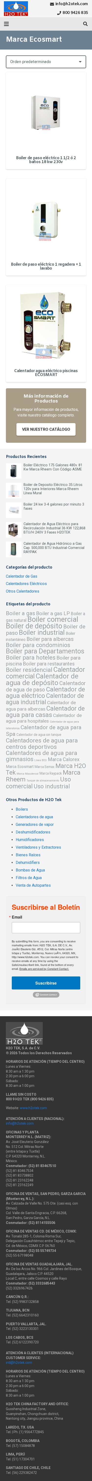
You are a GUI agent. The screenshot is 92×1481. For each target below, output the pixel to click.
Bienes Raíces (28, 855)
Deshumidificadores (33, 832)
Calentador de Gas (21, 576)
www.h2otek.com (33, 1108)
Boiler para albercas (50, 639)
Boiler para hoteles (30, 657)
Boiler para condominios (38, 645)
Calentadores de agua (34, 817)
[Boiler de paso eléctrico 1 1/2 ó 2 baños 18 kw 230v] (46, 112)
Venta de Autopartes (33, 885)
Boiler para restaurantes (49, 664)
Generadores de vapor (35, 824)
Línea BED (40, 760)
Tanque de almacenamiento (42, 780)
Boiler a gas (20, 613)
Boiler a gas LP (53, 613)
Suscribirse (46, 983)
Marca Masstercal (28, 773)
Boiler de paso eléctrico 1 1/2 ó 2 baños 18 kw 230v (46, 160)
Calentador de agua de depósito (42, 679)
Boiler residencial (29, 669)
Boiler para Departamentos (45, 651)
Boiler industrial (42, 633)
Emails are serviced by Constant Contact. (44, 969)
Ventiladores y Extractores (38, 847)
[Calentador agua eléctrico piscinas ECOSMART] (46, 325)
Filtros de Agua (29, 877)
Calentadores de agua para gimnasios (41, 756)
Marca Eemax (44, 767)
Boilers (22, 809)
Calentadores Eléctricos (26, 583)
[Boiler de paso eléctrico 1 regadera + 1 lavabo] (46, 219)
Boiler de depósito (34, 626)
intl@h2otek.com (19, 1362)
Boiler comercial (52, 619)
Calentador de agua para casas (45, 711)
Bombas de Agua (30, 870)
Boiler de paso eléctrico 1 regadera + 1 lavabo (46, 266)
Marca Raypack (50, 773)
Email (17, 917)
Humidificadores (30, 839)
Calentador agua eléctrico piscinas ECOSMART (46, 372)
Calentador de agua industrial (45, 699)
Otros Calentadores (22, 591)
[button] (6, 24)
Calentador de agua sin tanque (38, 735)
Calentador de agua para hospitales (44, 718)
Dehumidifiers (28, 862)
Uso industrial (52, 786)
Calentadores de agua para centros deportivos (42, 743)
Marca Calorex (63, 759)
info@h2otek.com (20, 1123)
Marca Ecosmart (20, 766)
